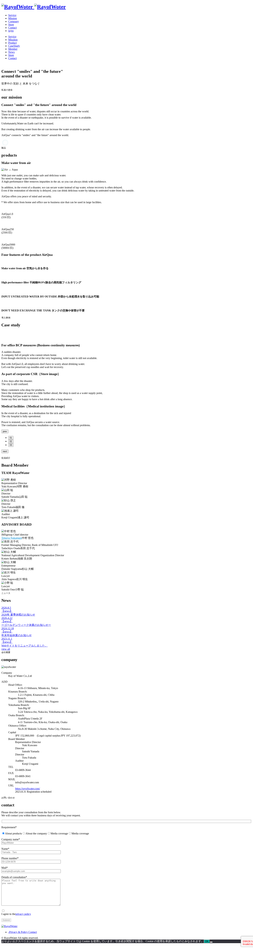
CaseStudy (14, 45)
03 (11, 445)
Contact (12, 27)
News (11, 52)
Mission (12, 18)
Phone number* (10, 858)
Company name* (10, 839)
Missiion (13, 39)
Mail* (4, 867)
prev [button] (5, 431)
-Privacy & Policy (18, 932)
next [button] (5, 451)
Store (11, 24)
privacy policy (23, 914)
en (12, 30)
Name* (5, 848)
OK (206, 941)
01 (11, 437)
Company (13, 21)
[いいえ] (211, 942)
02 (11, 441)
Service (12, 15)
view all (5, 649)
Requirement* (9, 827)
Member (12, 48)
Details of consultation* (14, 877)
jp (9, 30)
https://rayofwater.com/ (27, 788)
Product (12, 42)
